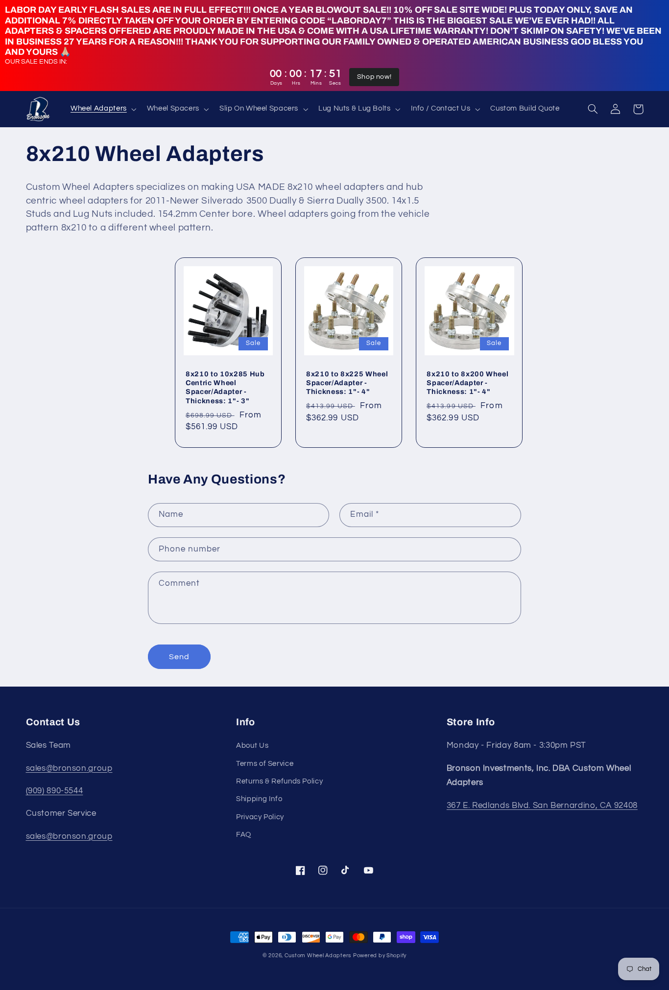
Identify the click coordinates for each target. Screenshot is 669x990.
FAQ (243, 834)
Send (179, 657)
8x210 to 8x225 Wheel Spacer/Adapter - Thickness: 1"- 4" (347, 383)
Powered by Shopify (379, 955)
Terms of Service (264, 763)
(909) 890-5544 (54, 790)
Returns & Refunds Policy (279, 781)
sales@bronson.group (69, 768)
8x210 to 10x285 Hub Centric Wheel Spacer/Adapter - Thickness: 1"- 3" (225, 387)
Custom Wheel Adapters (318, 955)
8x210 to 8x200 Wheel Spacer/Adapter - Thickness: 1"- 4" (467, 383)
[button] (102, 109)
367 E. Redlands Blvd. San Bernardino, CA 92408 (542, 805)
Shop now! (374, 76)
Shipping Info (259, 799)
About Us (252, 745)
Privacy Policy (260, 817)
